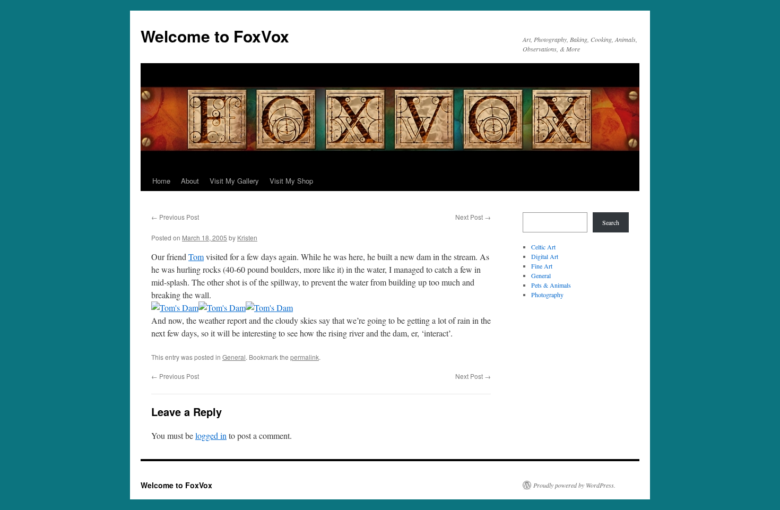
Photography (547, 294)
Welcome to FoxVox (215, 35)
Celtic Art (543, 247)
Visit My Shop (291, 181)
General (234, 356)
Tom (196, 256)
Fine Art (541, 266)
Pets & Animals (551, 285)
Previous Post (175, 216)
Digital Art (544, 256)
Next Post (473, 216)
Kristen (247, 237)
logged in (211, 435)
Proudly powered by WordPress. (574, 485)
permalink (304, 356)
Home (161, 181)
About (190, 181)
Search (610, 222)
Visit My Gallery (234, 181)
